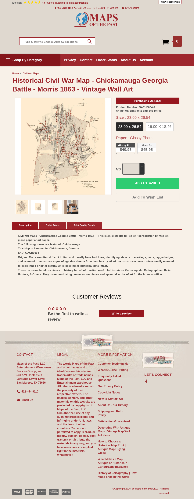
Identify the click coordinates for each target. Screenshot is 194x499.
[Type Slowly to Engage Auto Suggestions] (89, 41)
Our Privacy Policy (110, 386)
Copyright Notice (109, 392)
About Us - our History (113, 405)
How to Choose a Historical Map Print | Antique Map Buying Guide (112, 447)
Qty (118, 168)
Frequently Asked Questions (109, 378)
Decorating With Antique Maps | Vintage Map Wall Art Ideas (114, 431)
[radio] (129, 126)
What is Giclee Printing (113, 369)
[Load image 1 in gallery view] (22, 207)
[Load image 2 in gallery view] (38, 207)
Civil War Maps (31, 73)
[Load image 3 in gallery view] (55, 207)
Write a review (121, 313)
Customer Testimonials (113, 363)
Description (25, 225)
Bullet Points (52, 225)
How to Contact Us (110, 398)
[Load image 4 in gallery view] (71, 207)
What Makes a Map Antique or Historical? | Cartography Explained (113, 462)
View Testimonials (170, 2)
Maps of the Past (144, 488)
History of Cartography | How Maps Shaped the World (117, 474)
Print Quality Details (84, 225)
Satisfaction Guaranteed (114, 421)
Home (15, 73)
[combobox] (57, 41)
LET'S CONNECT (158, 375)
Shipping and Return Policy (111, 413)
